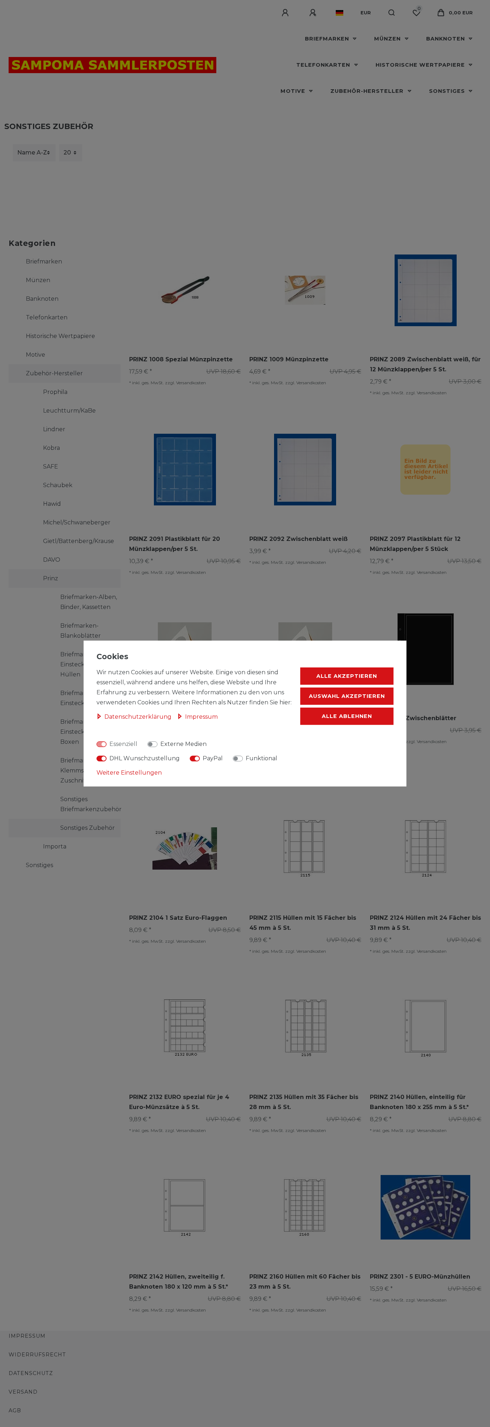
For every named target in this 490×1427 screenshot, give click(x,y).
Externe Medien (183, 744)
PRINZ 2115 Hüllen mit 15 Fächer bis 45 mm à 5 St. (302, 922)
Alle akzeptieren (346, 676)
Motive (294, 91)
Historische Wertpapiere (421, 65)
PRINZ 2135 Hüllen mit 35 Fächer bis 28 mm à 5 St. (303, 1102)
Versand (23, 1392)
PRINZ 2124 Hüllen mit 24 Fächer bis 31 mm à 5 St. (425, 922)
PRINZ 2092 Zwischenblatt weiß (298, 539)
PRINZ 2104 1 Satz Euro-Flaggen (178, 917)
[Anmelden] (286, 12)
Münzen (388, 38)
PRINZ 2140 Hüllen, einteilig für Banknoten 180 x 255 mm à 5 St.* (419, 1102)
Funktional (261, 758)
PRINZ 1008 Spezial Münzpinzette (181, 359)
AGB (15, 1410)
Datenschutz (31, 1373)
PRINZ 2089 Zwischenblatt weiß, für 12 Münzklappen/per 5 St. (425, 364)
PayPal (213, 758)
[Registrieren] (314, 12)
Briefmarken (328, 38)
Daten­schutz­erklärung (138, 716)
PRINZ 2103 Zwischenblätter (413, 718)
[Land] (339, 13)
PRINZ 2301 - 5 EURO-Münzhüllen (420, 1276)
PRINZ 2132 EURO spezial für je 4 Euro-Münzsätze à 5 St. (179, 1102)
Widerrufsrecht (37, 1354)
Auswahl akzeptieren (347, 696)
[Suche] (392, 13)
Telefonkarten (324, 65)
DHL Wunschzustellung (144, 758)
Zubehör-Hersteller (367, 91)
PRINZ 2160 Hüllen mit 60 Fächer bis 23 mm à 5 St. (305, 1281)
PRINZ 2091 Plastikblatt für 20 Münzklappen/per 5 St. (174, 544)
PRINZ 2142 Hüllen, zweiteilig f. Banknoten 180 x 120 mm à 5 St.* (178, 1281)
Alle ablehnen (347, 716)
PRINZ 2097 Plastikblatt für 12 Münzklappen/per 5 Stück (415, 544)
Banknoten (446, 38)
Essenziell (123, 744)
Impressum (27, 1336)
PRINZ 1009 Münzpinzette (289, 359)
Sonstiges (448, 91)
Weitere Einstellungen (129, 772)
